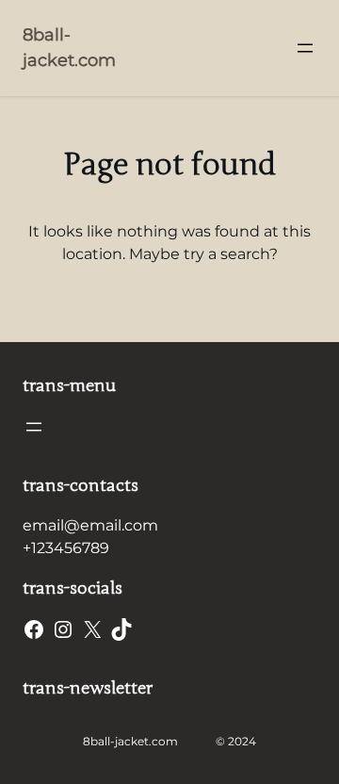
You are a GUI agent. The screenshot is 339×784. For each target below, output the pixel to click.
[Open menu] (305, 48)
